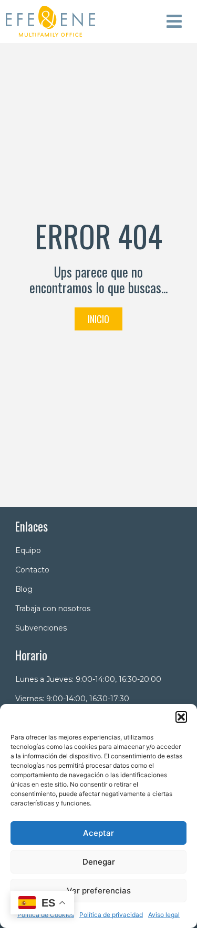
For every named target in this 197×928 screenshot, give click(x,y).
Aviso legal (164, 915)
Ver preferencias (99, 891)
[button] (181, 717)
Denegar (98, 862)
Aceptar (98, 833)
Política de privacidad (111, 915)
